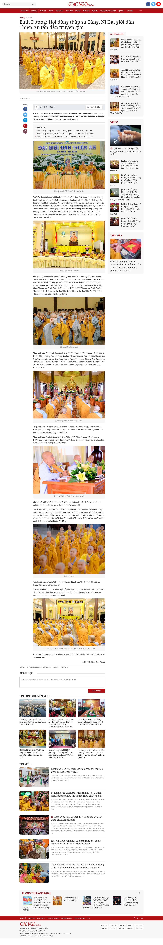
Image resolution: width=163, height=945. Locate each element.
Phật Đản (104, 926)
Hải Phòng (112, 926)
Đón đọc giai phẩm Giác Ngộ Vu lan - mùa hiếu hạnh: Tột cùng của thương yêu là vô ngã (126, 902)
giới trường (47, 667)
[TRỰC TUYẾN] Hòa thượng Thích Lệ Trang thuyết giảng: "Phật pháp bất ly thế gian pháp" (125, 180)
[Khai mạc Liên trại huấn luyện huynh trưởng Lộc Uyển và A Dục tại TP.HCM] (34, 777)
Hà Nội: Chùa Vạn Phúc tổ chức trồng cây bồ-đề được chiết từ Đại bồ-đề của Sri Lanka (76, 842)
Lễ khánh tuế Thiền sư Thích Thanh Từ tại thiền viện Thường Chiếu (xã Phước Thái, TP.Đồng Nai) (76, 794)
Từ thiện (130, 11)
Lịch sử (121, 11)
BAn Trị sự (104, 923)
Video (51, 11)
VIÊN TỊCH (122, 923)
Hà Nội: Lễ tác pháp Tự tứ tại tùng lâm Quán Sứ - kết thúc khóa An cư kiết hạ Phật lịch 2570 (31, 754)
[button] (137, 901)
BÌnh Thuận (121, 926)
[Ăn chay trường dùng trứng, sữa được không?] (57, 900)
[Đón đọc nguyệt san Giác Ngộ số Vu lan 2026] (87, 900)
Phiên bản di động (79, 916)
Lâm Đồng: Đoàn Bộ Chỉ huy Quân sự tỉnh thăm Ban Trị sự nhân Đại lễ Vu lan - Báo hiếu (90, 722)
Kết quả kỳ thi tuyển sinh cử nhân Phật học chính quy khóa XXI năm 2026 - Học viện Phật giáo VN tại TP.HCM (125, 91)
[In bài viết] (25, 131)
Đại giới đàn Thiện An (34, 667)
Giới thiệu (130, 926)
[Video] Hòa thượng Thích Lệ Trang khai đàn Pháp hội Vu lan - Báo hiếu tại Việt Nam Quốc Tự (124, 166)
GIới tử (22, 667)
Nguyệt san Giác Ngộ (108, 11)
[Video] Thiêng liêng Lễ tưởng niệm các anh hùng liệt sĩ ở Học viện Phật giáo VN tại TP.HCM (125, 209)
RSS (88, 916)
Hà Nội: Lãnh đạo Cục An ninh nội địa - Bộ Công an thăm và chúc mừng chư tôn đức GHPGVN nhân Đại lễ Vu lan (61, 723)
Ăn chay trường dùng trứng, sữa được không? (70, 900)
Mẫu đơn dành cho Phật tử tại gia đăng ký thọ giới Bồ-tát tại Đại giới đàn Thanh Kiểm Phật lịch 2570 (125, 44)
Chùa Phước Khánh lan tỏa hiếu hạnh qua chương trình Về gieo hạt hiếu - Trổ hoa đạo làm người (77, 866)
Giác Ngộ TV (41, 916)
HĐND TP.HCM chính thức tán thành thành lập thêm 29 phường (130, 59)
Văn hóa (43, 11)
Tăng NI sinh (138, 923)
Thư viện (116, 235)
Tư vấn (77, 11)
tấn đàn (56, 667)
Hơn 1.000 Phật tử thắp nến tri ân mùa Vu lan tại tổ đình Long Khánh (76, 818)
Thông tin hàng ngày (36, 893)
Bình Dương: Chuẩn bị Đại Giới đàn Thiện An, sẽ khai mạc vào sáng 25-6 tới (65, 136)
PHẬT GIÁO (113, 923)
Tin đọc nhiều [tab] (117, 34)
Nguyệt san (31, 916)
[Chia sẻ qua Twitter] (25, 114)
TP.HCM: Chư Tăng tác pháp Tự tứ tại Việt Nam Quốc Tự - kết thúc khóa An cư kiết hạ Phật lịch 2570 (125, 75)
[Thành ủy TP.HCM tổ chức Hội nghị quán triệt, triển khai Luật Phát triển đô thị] (32, 708)
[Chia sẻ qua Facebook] (25, 109)
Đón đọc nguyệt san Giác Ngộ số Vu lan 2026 (101, 900)
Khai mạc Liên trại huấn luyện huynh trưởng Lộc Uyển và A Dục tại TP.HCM (77, 770)
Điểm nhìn (59, 11)
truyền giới (65, 667)
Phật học (69, 11)
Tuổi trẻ (86, 11)
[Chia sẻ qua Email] (25, 126)
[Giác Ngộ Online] (56, 921)
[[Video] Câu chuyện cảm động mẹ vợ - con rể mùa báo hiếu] (125, 135)
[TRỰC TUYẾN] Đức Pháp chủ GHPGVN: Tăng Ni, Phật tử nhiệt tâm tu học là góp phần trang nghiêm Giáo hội (125, 194)
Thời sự (34, 11)
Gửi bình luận (96, 691)
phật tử (130, 923)
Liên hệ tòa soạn (66, 916)
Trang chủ (24, 11)
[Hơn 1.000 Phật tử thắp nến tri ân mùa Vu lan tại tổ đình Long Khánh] (34, 825)
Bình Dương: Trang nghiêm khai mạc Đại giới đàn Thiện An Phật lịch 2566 (64, 131)
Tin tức (29, 18)
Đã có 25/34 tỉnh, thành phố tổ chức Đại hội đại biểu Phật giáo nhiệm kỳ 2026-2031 (125, 264)
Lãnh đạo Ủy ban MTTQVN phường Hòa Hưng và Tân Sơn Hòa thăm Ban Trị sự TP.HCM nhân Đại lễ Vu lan (61, 754)
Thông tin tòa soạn (53, 916)
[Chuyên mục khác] (141, 10)
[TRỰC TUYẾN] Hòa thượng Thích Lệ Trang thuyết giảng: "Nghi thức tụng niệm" (131, 222)
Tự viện (94, 11)
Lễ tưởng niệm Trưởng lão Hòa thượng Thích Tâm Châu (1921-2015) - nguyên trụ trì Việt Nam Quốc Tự (91, 754)
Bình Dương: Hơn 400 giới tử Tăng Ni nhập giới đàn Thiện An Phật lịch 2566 (65, 133)
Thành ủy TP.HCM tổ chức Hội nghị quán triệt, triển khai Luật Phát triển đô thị (32, 722)
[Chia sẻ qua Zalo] (25, 120)
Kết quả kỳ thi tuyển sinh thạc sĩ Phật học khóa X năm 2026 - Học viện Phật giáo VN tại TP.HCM (35, 902)
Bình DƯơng (139, 926)
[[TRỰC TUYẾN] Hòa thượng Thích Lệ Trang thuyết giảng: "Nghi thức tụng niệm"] (114, 221)
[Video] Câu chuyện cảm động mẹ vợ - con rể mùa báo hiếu (125, 151)
